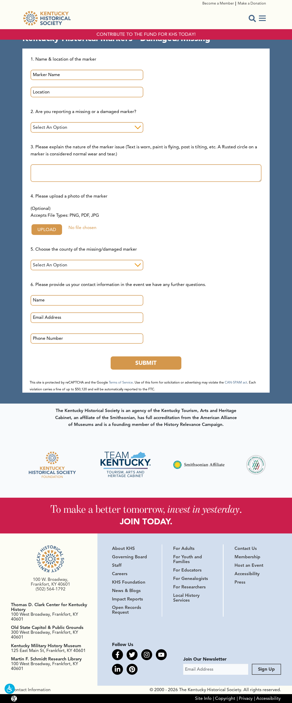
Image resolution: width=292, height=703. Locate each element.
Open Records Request (126, 610)
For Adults (184, 548)
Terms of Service (121, 382)
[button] (10, 689)
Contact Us (246, 548)
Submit (145, 362)
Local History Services (186, 598)
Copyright (225, 698)
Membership (247, 557)
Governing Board (129, 557)
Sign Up (266, 669)
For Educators (187, 570)
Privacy (246, 698)
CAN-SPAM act (236, 382)
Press (240, 582)
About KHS (123, 548)
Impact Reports (127, 599)
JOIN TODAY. (146, 521)
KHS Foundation (128, 582)
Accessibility (247, 574)
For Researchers (189, 587)
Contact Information (31, 690)
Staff (117, 565)
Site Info (203, 698)
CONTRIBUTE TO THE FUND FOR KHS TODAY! (146, 34)
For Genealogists (190, 578)
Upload (46, 229)
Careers (120, 574)
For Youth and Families (187, 559)
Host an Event (249, 565)
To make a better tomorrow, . (146, 509)
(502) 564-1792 (50, 589)
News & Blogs (126, 590)
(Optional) (65, 212)
